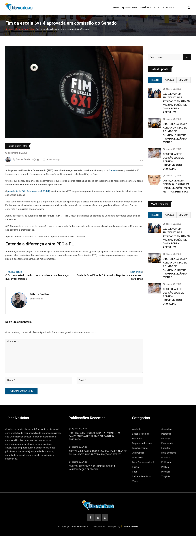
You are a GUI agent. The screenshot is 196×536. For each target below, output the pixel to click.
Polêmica (166, 462)
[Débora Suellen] (37, 159)
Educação (166, 438)
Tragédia (165, 476)
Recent (155, 80)
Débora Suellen (39, 294)
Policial (135, 467)
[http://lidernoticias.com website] (34, 159)
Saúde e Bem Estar (24, 29)
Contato (168, 7)
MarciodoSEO (131, 526)
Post (134, 471)
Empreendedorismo (142, 443)
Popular (169, 80)
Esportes (165, 448)
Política (165, 467)
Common (183, 80)
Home (116, 7)
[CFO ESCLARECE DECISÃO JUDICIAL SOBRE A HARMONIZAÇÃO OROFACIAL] (154, 153)
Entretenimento (140, 448)
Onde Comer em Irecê (143, 462)
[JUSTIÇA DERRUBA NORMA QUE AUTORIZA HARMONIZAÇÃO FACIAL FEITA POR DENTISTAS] (154, 180)
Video (135, 481)
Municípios (137, 457)
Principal (165, 471)
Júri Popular (138, 452)
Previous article (14, 272)
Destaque (166, 433)
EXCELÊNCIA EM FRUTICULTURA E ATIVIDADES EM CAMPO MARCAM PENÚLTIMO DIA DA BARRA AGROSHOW (94, 436)
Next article (136, 272)
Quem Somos (129, 7)
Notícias (145, 7)
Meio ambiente (168, 452)
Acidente (136, 429)
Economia (137, 438)
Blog (157, 7)
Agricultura (166, 429)
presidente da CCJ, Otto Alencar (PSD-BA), (29, 191)
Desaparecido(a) (140, 433)
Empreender (167, 443)
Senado (113, 170)
